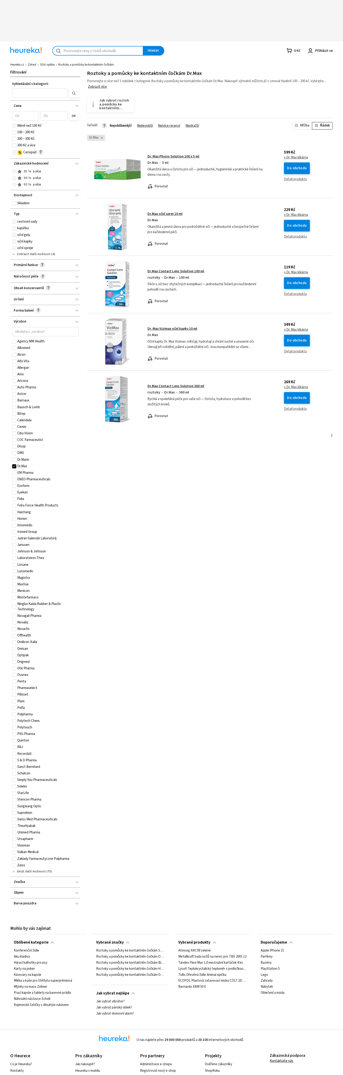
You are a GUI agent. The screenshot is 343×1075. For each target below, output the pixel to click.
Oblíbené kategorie (31, 942)
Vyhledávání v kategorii (30, 83)
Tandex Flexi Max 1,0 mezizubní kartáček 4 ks (210, 962)
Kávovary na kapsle (27, 975)
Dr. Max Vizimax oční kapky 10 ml (172, 328)
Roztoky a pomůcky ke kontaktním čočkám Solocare (130, 950)
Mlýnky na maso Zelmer (30, 986)
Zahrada (267, 981)
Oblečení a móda (272, 993)
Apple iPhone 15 (272, 950)
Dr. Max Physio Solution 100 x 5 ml (173, 156)
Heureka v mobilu (87, 1070)
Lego (264, 975)
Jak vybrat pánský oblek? (114, 1007)
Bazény (266, 962)
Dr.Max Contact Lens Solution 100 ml (175, 271)
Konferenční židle (26, 950)
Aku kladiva (22, 956)
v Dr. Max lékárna (296, 157)
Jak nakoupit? (85, 1064)
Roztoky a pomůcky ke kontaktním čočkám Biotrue (130, 962)
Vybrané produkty (194, 942)
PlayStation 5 (270, 968)
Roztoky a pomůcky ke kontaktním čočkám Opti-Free (130, 975)
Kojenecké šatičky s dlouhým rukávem (41, 1005)
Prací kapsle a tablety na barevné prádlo (42, 993)
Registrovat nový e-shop (158, 1070)
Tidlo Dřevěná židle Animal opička (202, 975)
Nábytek (267, 986)
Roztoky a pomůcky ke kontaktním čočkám (86, 65)
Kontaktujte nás (281, 1060)
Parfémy (267, 956)
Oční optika (47, 65)
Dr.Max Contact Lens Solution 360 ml (175, 386)
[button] (40, 93)
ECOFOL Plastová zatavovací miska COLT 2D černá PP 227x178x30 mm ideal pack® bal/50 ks (212, 981)
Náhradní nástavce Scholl (32, 999)
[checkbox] (14, 126)
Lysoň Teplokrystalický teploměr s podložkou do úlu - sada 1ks (212, 968)
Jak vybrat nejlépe (112, 993)
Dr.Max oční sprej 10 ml (164, 213)
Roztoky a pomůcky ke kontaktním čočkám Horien (130, 968)
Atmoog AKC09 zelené (194, 950)
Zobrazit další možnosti (34, 254)
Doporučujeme (274, 942)
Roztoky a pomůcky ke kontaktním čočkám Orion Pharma (130, 956)
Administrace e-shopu (156, 1064)
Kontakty (17, 1070)
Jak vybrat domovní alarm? (115, 1013)
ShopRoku (212, 1070)
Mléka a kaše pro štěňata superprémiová (43, 981)
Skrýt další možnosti (31, 871)
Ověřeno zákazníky (218, 1064)
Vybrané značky (110, 942)
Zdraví (32, 65)
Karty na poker (24, 968)
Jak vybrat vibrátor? (110, 1001)
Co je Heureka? (21, 1064)
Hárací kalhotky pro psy (30, 962)
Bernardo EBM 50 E (192, 986)
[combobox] (97, 51)
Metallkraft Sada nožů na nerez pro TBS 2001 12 (212, 956)
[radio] (14, 171)
